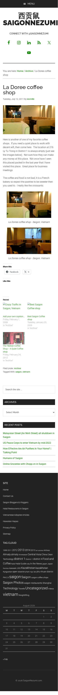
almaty (14, 554)
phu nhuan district (44, 571)
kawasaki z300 (15, 568)
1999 (5, 550)
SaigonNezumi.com (32, 680)
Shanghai (47, 583)
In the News (36, 563)
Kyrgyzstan (7, 572)
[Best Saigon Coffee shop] (38, 309)
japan (44, 564)
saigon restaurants (33, 583)
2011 (10, 550)
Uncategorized (36, 588)
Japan (50, 564)
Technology (10, 588)
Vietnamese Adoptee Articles (16, 515)
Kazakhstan (28, 567)
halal (13, 564)
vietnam (26, 372)
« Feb (5, 659)
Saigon (26, 577)
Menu (31, 3)
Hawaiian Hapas (10, 521)
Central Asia (34, 554)
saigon (18, 372)
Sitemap (7, 534)
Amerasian (23, 555)
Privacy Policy (9, 527)
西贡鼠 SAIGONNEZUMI (30, 19)
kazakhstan (42, 567)
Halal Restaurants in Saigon (15, 508)
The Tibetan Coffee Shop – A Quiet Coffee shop (13, 349)
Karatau (6, 568)
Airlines (47, 550)
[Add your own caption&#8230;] (14, 309)
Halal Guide (21, 563)
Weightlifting (24, 595)
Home (5, 490)
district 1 (19, 559)
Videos (51, 589)
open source (19, 571)
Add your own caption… (13, 316)
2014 (27, 550)
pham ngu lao (30, 572)
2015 (33, 550)
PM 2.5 (6, 577)
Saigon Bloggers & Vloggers (15, 502)
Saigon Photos (13, 582)
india (28, 564)
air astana (39, 550)
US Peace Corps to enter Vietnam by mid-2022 (27, 442)
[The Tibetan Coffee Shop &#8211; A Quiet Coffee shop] (14, 338)
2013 (21, 550)
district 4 (37, 559)
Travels (21, 588)
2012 (15, 550)
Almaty (7, 554)
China (44, 554)
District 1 (29, 559)
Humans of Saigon (13, 458)
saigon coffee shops (39, 577)
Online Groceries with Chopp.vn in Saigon (24, 464)
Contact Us (8, 496)
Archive (17, 368)
